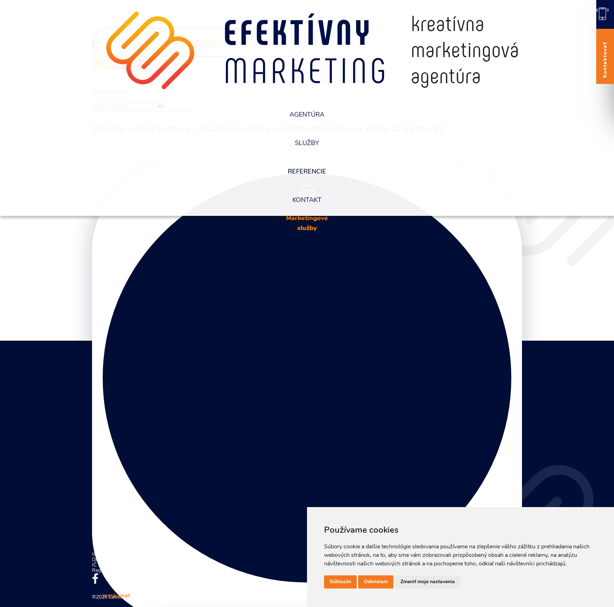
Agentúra (307, 115)
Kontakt (307, 200)
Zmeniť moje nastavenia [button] (427, 582)
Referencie (307, 172)
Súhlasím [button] (340, 582)
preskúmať (116, 596)
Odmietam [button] (376, 582)
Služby (307, 143)
